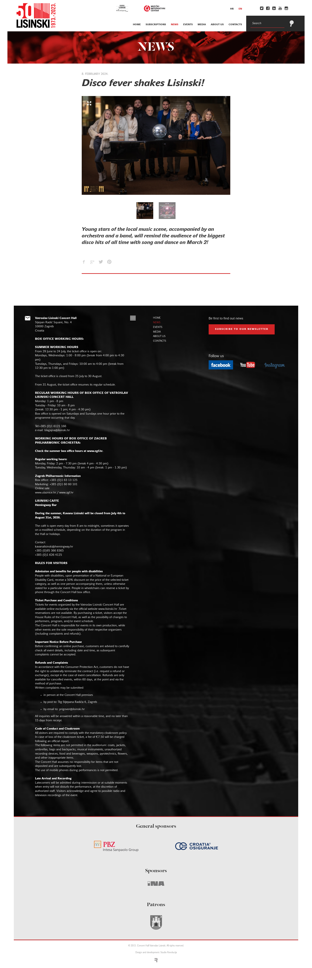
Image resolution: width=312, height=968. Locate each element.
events (188, 25)
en (240, 9)
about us (217, 25)
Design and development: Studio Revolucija (156, 953)
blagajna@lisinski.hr (57, 430)
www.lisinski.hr (107, 609)
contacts (235, 25)
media (202, 25)
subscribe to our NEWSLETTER (241, 329)
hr (232, 9)
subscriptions (156, 25)
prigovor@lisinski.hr (72, 709)
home (137, 25)
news (174, 25)
